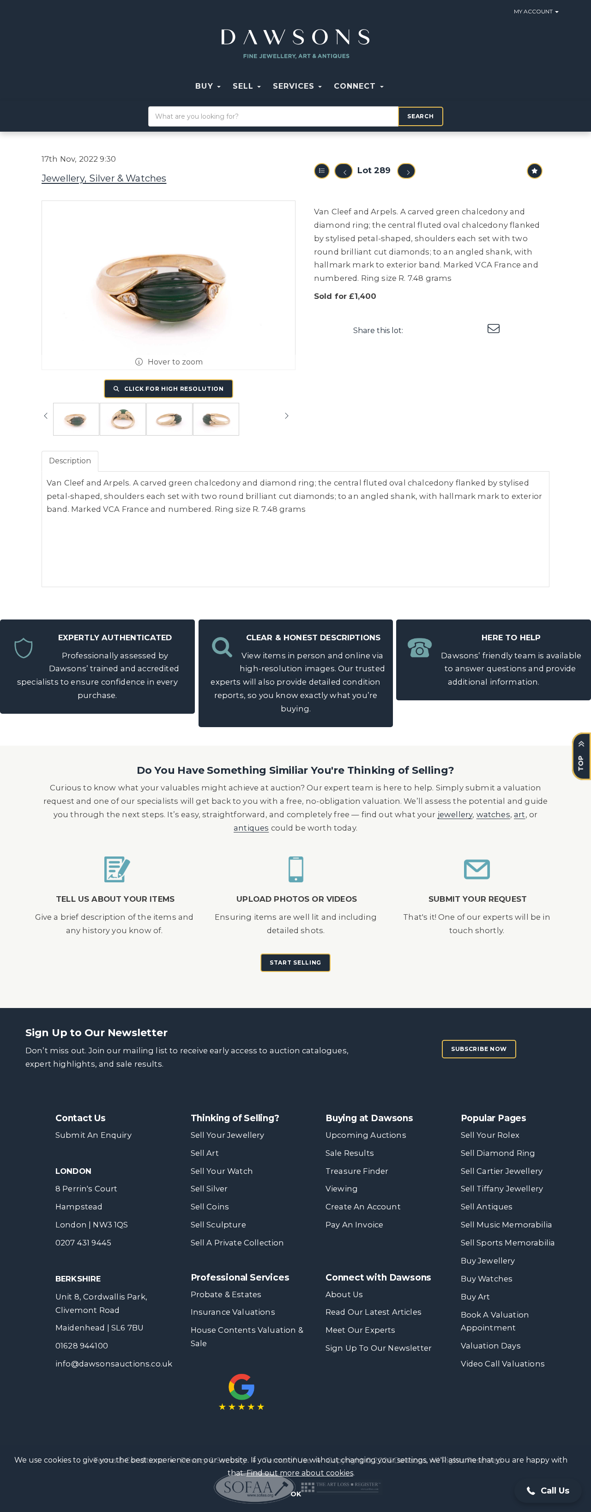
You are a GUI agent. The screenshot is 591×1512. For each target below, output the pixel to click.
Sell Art (205, 1153)
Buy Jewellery (488, 1260)
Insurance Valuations (233, 1312)
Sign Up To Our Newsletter (379, 1348)
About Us (344, 1294)
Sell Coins (210, 1206)
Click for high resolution (173, 388)
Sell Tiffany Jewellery (502, 1188)
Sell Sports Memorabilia (508, 1242)
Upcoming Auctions (366, 1135)
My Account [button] (534, 11)
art (519, 814)
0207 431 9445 (83, 1242)
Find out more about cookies (300, 1473)
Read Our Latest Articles (374, 1312)
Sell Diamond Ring (498, 1153)
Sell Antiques (487, 1206)
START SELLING (295, 962)
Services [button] (295, 86)
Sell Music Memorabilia (507, 1224)
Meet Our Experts (361, 1330)
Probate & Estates (226, 1294)
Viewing (342, 1188)
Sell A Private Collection (237, 1242)
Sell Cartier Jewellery (502, 1171)
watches (493, 814)
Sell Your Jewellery (228, 1135)
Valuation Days (491, 1345)
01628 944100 (81, 1345)
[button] (396, 86)
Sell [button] (244, 86)
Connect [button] (356, 86)
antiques (251, 827)
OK (295, 1494)
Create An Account (363, 1206)
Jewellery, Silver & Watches (104, 178)
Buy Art (475, 1296)
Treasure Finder (357, 1171)
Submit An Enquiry (93, 1135)
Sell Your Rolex (490, 1135)
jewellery (455, 814)
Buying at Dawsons (369, 1118)
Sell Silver (209, 1188)
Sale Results (350, 1153)
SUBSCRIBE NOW (479, 1048)
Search (420, 116)
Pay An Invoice (354, 1224)
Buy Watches (487, 1278)
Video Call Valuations (503, 1363)
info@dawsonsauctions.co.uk (113, 1363)
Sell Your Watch (222, 1171)
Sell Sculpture (218, 1224)
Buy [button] (205, 86)
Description (70, 460)
